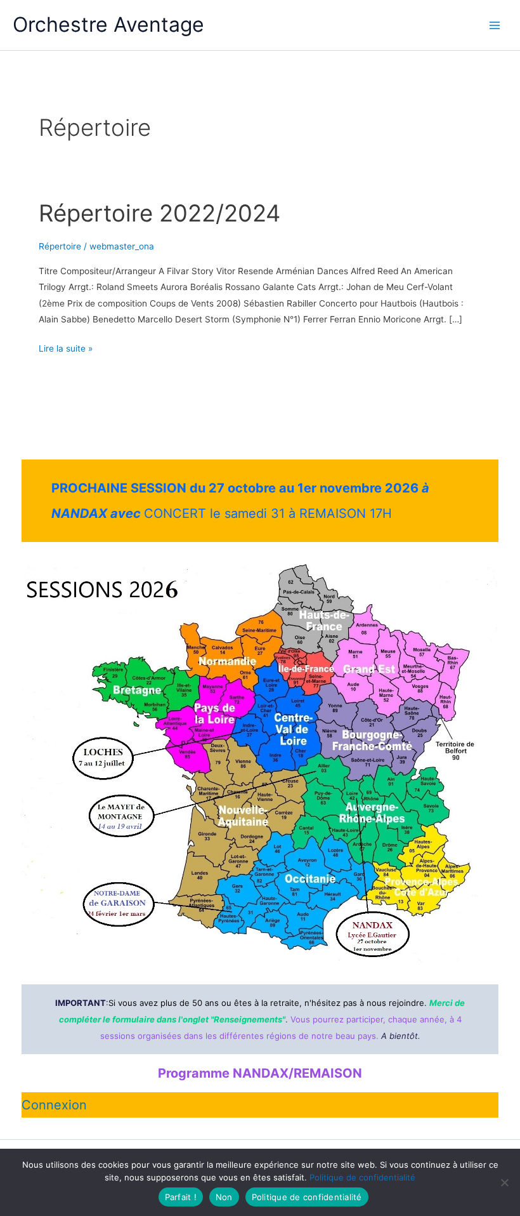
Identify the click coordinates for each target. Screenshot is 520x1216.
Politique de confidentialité (362, 1177)
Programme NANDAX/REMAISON (260, 1073)
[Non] (504, 1182)
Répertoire (60, 246)
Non (224, 1197)
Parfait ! (181, 1197)
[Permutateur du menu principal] (495, 25)
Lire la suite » (66, 350)
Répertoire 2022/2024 (159, 213)
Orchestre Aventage (108, 24)
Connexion (54, 1105)
